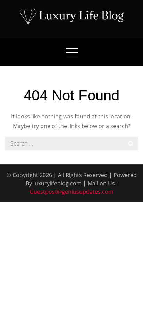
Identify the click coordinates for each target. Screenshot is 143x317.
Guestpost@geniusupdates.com (71, 191)
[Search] (131, 143)
